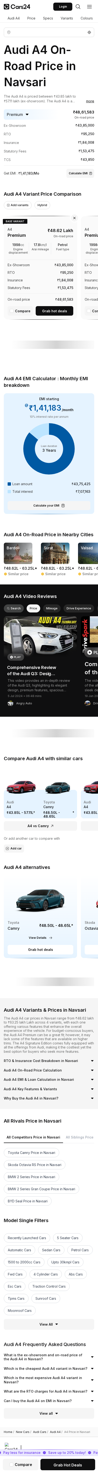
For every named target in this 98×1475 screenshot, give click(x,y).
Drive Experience (79, 608)
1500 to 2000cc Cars (24, 1262)
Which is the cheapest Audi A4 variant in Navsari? (45, 1368)
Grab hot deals (54, 311)
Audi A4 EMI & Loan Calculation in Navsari (39, 1079)
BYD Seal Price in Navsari (28, 1201)
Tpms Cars (16, 1298)
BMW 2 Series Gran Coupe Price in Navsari (41, 1189)
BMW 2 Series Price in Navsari (31, 1177)
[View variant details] (40, 267)
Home (9, 1432)
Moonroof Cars (20, 1311)
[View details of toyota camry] (40, 916)
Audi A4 (14, 18)
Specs (48, 18)
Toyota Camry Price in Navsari (31, 1153)
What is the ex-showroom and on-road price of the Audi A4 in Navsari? (43, 1357)
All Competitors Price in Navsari (33, 1137)
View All (46, 1324)
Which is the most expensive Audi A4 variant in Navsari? (43, 1380)
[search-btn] (78, 6)
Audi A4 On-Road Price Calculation (33, 1070)
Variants (67, 18)
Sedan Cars (51, 1250)
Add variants (20, 205)
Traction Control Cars (49, 1286)
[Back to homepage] (17, 7)
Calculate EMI (78, 173)
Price (31, 18)
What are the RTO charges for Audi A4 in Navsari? (45, 1391)
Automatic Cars (19, 1250)
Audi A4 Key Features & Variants (30, 1089)
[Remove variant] (74, 218)
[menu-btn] (89, 6)
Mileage (52, 608)
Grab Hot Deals (68, 1465)
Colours (87, 18)
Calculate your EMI (46, 505)
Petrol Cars (80, 1250)
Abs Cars (76, 1274)
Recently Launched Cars (27, 1238)
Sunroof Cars (45, 1298)
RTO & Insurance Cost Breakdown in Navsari (41, 1061)
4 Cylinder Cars (46, 1274)
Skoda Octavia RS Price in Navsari (34, 1165)
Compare (22, 311)
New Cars (23, 1432)
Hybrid (42, 205)
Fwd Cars (15, 1274)
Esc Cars (14, 1286)
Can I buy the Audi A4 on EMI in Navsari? (38, 1401)
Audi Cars (40, 1432)
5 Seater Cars (67, 1238)
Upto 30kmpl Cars (65, 1262)
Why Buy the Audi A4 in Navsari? (31, 1098)
